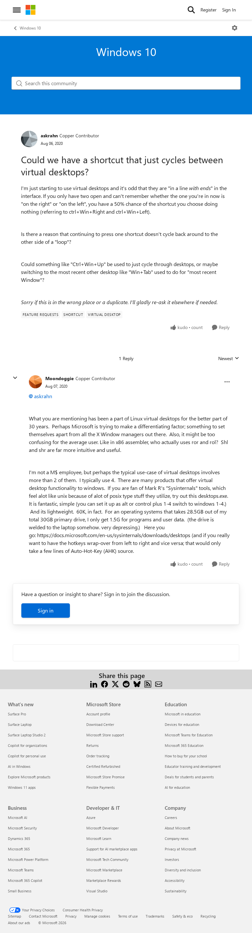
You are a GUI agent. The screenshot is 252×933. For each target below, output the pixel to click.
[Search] (191, 10)
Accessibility (174, 880)
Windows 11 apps (22, 787)
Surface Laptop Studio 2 (27, 734)
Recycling (208, 916)
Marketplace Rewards (103, 880)
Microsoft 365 (19, 848)
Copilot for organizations (27, 745)
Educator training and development (193, 766)
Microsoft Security (22, 828)
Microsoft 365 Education (184, 745)
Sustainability (175, 890)
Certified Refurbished (103, 766)
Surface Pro (17, 713)
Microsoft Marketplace (104, 869)
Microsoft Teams (21, 869)
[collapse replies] (15, 378)
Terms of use (128, 916)
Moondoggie (59, 378)
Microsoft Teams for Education (189, 734)
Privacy (70, 916)
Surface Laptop (20, 724)
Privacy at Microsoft (180, 848)
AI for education (177, 787)
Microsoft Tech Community (107, 859)
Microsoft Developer (102, 828)
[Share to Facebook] (104, 683)
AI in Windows (19, 766)
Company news (177, 838)
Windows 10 (30, 27)
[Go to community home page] (30, 10)
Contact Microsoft (43, 916)
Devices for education (182, 724)
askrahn (49, 135)
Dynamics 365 (19, 838)
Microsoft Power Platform (28, 859)
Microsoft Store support (105, 734)
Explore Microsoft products (29, 776)
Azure (90, 817)
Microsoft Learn (98, 838)
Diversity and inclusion (183, 869)
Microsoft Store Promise (105, 776)
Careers (171, 817)
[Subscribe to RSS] (147, 683)
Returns (92, 745)
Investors (172, 859)
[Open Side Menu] (17, 10)
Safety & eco (182, 916)
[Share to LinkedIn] (93, 683)
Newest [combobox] (228, 358)
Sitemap (14, 916)
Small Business (20, 890)
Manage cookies (97, 916)
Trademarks (155, 916)
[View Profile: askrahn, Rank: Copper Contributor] (29, 139)
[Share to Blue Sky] (137, 683)
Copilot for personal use (27, 755)
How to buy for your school (186, 755)
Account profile (98, 713)
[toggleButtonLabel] (234, 27)
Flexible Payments (100, 787)
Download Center (100, 724)
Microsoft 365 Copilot (25, 880)
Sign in (45, 610)
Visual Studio (96, 890)
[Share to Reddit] (126, 683)
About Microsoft (177, 828)
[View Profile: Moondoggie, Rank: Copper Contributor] (35, 381)
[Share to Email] (158, 683)
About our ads (19, 922)
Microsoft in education (182, 713)
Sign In (229, 10)
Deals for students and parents (189, 776)
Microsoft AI (17, 817)
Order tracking (97, 755)
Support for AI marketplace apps (111, 848)
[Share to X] (115, 683)
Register (208, 10)
